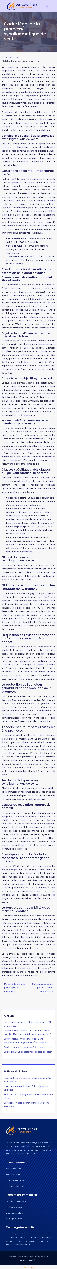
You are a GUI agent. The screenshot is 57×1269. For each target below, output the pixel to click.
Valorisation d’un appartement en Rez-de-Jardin (28, 1051)
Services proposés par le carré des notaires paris (28, 1047)
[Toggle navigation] (47, 6)
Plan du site (28, 1267)
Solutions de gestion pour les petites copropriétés (42, 987)
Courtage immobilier (11, 57)
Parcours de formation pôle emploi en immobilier (15, 987)
